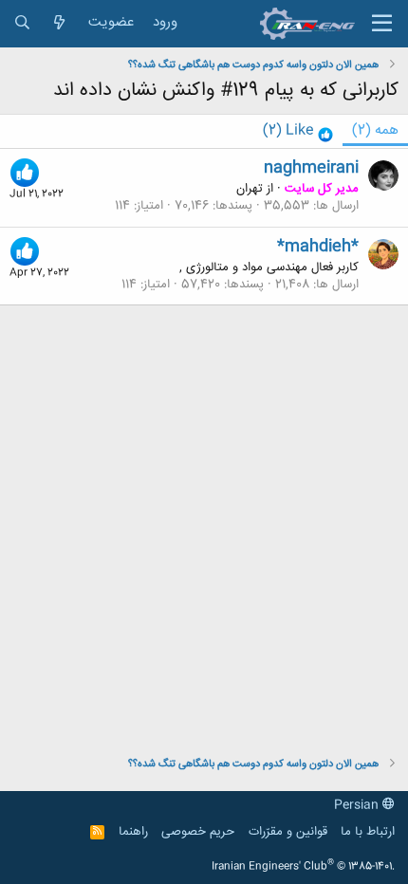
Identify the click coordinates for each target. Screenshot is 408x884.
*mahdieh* (318, 246)
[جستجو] (22, 23)
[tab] (298, 131)
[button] (382, 23)
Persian (358, 805)
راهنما (133, 831)
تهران (249, 188)
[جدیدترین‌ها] (59, 23)
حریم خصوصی (197, 831)
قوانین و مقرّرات (288, 831)
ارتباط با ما (368, 831)
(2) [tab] (375, 130)
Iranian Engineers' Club (303, 866)
